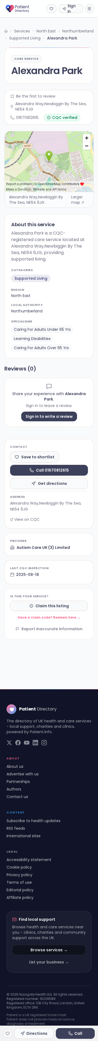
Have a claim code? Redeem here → (49, 617)
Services (22, 31)
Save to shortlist (37, 457)
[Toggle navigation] (89, 8)
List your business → (49, 962)
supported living (30, 278)
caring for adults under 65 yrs (42, 329)
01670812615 (27, 117)
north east (20, 295)
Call (78, 1033)
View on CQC (26, 519)
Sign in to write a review (49, 416)
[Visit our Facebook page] (18, 742)
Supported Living (25, 38)
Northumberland (78, 31)
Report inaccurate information (52, 629)
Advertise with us (23, 774)
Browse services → (49, 950)
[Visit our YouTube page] (26, 742)
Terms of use (19, 882)
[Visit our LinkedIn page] (35, 742)
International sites (24, 836)
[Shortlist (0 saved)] (51, 8)
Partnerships (18, 781)
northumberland (26, 311)
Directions (36, 1033)
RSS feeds (16, 828)
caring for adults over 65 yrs (41, 348)
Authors (14, 789)
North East (46, 31)
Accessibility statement (29, 859)
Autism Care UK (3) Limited (43, 547)
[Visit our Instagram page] (44, 742)
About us (15, 766)
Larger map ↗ (77, 199)
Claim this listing (52, 606)
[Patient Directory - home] (22, 8)
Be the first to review (35, 96)
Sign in (72, 8)
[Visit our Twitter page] (9, 742)
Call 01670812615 (52, 470)
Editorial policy (20, 890)
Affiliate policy (20, 897)
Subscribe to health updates (33, 820)
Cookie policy (19, 867)
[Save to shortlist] (7, 1033)
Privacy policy (19, 874)
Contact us (17, 796)
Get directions (52, 483)
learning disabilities (32, 338)
